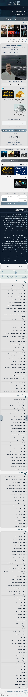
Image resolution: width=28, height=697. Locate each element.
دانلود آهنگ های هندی (20, 678)
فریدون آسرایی (23, 243)
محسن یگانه (11, 247)
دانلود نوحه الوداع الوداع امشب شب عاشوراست (16, 503)
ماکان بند (4, 243)
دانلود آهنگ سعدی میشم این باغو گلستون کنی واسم (14, 358)
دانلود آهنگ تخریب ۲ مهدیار (19, 311)
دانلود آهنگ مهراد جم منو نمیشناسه (18, 466)
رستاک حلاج (24, 226)
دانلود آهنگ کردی (21, 687)
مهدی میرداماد (12, 256)
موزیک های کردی (21, 646)
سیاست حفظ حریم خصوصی (8, 695)
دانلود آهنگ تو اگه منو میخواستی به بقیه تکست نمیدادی (14, 391)
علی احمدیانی (17, 237)
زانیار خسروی (19, 228)
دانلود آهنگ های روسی (20, 655)
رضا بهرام (19, 226)
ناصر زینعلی (4, 258)
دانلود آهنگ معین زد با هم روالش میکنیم (17, 443)
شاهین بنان (12, 233)
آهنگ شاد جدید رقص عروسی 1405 (18, 434)
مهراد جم (24, 258)
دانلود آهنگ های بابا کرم (20, 386)
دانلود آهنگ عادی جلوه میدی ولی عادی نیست (16, 302)
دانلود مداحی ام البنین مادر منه (19, 497)
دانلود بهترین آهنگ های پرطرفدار (18, 594)
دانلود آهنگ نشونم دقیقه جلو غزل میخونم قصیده (15, 353)
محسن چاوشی (23, 247)
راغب (4, 224)
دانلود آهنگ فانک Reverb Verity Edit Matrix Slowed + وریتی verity (14, 315)
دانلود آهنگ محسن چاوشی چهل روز (18, 425)
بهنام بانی (18, 220)
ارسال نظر (4, 199)
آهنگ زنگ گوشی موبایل (20, 623)
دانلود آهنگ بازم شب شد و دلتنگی (18, 361)
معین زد (15, 254)
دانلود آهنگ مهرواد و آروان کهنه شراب (17, 341)
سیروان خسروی (10, 231)
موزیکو (7, 267)
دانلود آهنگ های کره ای (20, 664)
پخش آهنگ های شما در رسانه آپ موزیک (20, 14)
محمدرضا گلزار (5, 249)
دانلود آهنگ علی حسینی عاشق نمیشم (17, 539)
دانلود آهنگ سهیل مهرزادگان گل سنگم (17, 451)
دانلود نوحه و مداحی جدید (19, 611)
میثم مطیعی (14, 258)
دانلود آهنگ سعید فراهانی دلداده (18, 330)
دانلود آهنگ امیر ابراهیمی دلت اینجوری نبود (16, 566)
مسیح (18, 254)
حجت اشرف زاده (14, 222)
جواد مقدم (10, 220)
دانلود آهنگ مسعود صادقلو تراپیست (18, 375)
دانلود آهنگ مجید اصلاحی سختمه (18, 582)
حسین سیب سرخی (7, 222)
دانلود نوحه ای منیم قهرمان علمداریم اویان (16, 591)
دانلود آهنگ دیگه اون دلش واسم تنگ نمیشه (16, 296)
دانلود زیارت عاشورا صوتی (20, 511)
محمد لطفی (18, 249)
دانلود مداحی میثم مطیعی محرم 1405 (17, 491)
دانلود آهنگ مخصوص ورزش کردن (18, 640)
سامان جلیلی (13, 228)
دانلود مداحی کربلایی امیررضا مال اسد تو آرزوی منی (15, 476)
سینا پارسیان (4, 231)
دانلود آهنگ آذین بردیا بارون (19, 576)
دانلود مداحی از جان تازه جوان (19, 482)
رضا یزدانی (6, 226)
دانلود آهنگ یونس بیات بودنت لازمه (18, 431)
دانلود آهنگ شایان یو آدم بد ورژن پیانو (17, 285)
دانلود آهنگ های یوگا (21, 669)
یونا (25, 262)
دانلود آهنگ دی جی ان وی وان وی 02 (17, 414)
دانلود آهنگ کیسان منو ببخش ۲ (18, 557)
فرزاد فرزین (8, 241)
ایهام (16, 218)
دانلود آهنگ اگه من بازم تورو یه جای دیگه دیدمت (15, 383)
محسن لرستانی (17, 247)
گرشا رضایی (18, 243)
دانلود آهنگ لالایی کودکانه (19, 600)
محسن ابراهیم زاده (5, 245)
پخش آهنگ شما (7, 19)
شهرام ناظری (18, 235)
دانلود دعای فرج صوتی (20, 517)
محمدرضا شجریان (11, 249)
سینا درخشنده (23, 233)
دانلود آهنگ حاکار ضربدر (20, 411)
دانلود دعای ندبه (21, 523)
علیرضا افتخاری (7, 239)
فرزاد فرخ (12, 241)
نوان (25, 260)
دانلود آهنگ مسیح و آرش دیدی (19, 416)
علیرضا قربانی (17, 241)
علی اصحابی (11, 237)
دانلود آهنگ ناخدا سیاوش (20, 372)
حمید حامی (24, 224)
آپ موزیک (14, 3)
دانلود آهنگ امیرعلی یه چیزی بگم (18, 579)
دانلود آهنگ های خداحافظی (19, 667)
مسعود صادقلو (23, 254)
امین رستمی (19, 218)
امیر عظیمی (3, 216)
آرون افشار (16, 214)
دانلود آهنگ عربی (21, 652)
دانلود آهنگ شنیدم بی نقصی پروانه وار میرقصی (15, 308)
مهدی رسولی (23, 256)
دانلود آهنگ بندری (21, 649)
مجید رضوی (11, 245)
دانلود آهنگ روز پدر (21, 614)
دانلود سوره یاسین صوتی (20, 514)
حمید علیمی (13, 224)
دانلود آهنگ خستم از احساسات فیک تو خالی (16, 291)
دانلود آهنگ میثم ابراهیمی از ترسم (18, 347)
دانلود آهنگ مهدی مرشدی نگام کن (18, 344)
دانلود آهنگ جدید (21, 605)
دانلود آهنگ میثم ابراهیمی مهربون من (17, 428)
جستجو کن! (4, 7)
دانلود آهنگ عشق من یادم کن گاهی (18, 364)
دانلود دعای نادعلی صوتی (20, 520)
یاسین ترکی (10, 260)
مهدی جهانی (4, 254)
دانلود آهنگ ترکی (21, 617)
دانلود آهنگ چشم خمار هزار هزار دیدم (17, 388)
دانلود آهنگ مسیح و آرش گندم (19, 469)
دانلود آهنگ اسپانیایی (20, 658)
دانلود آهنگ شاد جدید (20, 602)
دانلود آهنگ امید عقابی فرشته (19, 422)
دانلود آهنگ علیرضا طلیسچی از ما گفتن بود (16, 437)
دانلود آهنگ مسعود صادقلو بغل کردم (17, 534)
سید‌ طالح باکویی (17, 231)
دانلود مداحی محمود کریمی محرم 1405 (17, 485)
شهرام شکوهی (23, 235)
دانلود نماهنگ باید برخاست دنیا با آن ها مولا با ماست (14, 479)
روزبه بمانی (24, 228)
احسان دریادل (23, 216)
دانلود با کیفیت (19, 130)
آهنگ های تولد (5, 161)
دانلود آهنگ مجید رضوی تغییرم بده (18, 448)
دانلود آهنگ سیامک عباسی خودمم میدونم (16, 585)
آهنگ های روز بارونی (21, 672)
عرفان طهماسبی (23, 237)
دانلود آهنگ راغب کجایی (20, 560)
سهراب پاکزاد (8, 228)
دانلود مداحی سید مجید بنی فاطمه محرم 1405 (15, 488)
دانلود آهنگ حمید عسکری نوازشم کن (18, 356)
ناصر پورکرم (9, 258)
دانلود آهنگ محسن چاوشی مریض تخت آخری (16, 454)
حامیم (19, 222)
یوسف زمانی (5, 260)
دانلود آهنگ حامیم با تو (20, 402)
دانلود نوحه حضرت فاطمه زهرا (19, 506)
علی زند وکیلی (6, 237)
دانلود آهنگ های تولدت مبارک (19, 440)
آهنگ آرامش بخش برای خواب (19, 634)
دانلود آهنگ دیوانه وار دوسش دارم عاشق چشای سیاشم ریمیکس (14, 572)
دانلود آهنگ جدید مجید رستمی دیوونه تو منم (16, 588)
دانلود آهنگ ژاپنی (21, 661)
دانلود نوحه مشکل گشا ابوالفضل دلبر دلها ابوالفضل (15, 563)
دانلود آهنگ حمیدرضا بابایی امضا (18, 551)
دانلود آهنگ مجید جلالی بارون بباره (18, 288)
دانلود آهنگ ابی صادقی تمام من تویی (17, 405)
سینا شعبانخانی (17, 233)
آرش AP (24, 214)
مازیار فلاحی (8, 243)
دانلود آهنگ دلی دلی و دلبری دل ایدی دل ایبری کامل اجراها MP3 (13, 379)
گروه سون (13, 243)
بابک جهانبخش (7, 218)
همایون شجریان (21, 260)
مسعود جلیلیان (4, 251)
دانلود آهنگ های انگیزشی (20, 675)
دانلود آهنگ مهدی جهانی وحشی (18, 554)
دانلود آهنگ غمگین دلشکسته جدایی (18, 643)
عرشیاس (8, 235)
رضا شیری (15, 226)
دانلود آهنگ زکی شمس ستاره (19, 399)
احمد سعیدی (17, 216)
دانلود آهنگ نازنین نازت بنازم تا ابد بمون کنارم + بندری (14, 294)
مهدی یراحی (7, 256)
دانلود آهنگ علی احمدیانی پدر (19, 536)
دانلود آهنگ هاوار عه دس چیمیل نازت (17, 319)
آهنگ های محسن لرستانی (20, 684)
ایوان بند (12, 218)
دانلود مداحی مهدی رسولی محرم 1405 (17, 494)
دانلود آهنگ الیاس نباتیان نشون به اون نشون (16, 305)
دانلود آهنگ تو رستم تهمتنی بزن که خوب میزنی (15, 446)
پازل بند (14, 220)
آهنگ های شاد (14, 161)
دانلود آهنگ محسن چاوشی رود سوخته (17, 408)
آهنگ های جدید (23, 161)
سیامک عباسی (23, 231)
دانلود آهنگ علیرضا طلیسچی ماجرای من (17, 419)
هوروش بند (15, 260)
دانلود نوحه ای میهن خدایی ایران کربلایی (17, 457)
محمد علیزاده (23, 249)
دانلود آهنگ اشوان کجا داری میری (18, 542)
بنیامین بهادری (23, 220)
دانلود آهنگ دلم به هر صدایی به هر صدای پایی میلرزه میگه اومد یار (13, 337)
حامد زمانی (5, 220)
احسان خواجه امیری (9, 214)
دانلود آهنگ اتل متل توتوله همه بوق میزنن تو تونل (15, 333)
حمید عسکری (18, 224)
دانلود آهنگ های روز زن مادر (19, 629)
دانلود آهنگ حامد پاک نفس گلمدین (18, 327)
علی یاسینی (13, 239)
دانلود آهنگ (19, 45)
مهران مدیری (19, 258)
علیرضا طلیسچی (23, 241)
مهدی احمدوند (10, 254)
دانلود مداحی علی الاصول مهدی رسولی (17, 500)
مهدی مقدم (18, 256)
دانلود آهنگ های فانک (20, 626)
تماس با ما (15, 19)
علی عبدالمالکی (23, 239)
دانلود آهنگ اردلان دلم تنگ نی (19, 322)
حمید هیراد (8, 224)
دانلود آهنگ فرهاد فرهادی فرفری (19, 548)
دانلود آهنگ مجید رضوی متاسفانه (18, 463)
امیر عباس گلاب (9, 216)
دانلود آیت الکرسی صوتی (20, 509)
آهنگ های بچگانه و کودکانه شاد (18, 632)
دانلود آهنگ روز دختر (21, 620)
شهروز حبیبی (13, 235)
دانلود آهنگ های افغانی (20, 637)
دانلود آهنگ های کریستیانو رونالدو (18, 299)
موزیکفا (21, 267)
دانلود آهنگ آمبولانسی (20, 681)
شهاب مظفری (6, 233)
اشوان (13, 216)
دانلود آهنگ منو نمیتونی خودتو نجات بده (17, 325)
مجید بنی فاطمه (23, 245)
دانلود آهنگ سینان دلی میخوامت (18, 350)
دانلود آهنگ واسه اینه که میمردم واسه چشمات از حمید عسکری (14, 368)
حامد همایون (23, 222)
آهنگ (9, 47)
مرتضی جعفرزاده (11, 251)
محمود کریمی (23, 251)
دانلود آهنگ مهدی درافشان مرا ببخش (15, 40)
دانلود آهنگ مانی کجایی (20, 545)
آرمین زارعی (20, 214)
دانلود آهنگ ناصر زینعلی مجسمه (18, 460)
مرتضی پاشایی (17, 251)
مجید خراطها (17, 245)
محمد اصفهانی (5, 247)
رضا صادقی (11, 226)
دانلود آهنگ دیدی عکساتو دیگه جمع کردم (17, 569)
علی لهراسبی (17, 239)
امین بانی (24, 218)
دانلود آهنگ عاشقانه (21, 608)
